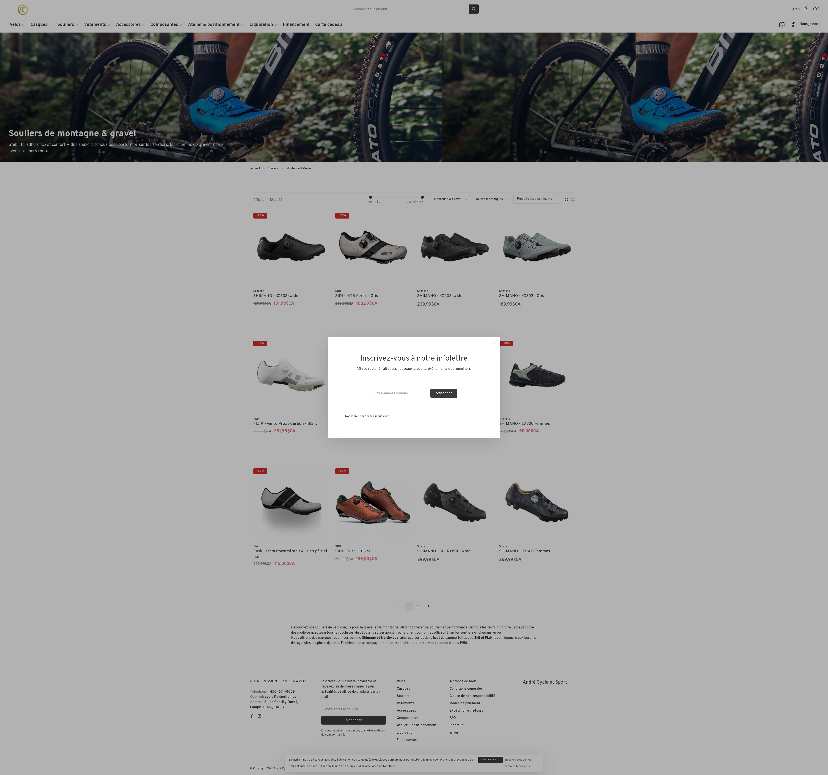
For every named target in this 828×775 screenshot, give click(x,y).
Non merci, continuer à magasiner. (367, 416)
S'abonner (444, 393)
